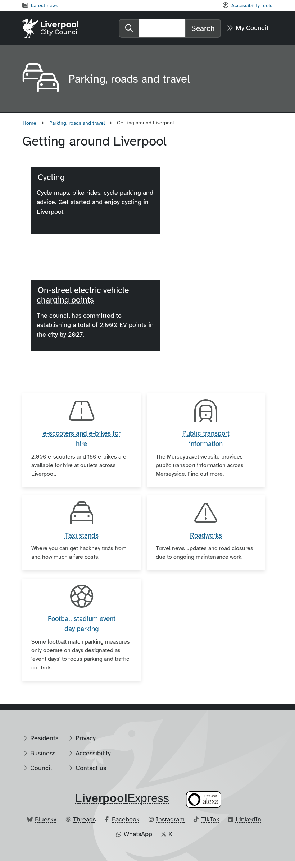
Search (202, 28)
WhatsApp (138, 834)
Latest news (44, 5)
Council (41, 768)
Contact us (91, 768)
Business (42, 753)
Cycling (51, 177)
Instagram (170, 819)
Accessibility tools (251, 5)
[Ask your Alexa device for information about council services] (203, 799)
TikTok (210, 819)
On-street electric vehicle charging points (83, 295)
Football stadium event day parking (81, 624)
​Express (122, 798)
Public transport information (206, 438)
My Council (252, 28)
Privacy (86, 738)
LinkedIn (248, 819)
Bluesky (45, 819)
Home (29, 123)
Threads (84, 819)
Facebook (126, 819)
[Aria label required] (39, 79)
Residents (44, 738)
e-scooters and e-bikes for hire (82, 438)
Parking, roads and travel (77, 123)
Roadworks (206, 535)
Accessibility (93, 753)
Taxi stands (82, 535)
